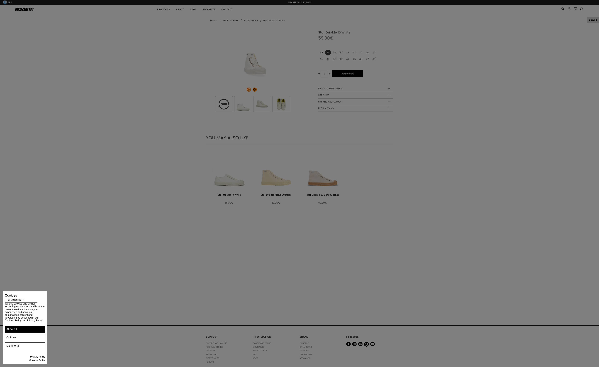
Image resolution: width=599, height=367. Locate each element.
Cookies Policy (37, 360)
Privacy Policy (37, 356)
